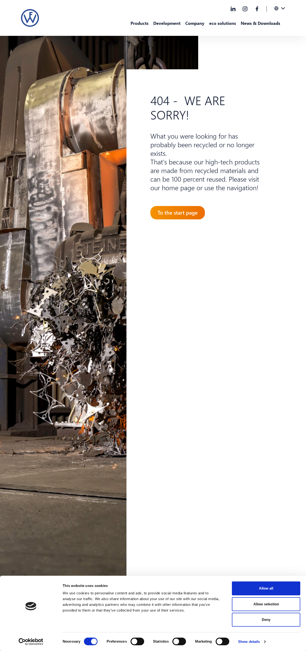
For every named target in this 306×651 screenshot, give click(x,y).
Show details (249, 642)
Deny (266, 620)
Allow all (266, 588)
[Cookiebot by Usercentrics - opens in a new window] (31, 641)
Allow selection (266, 604)
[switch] (137, 641)
